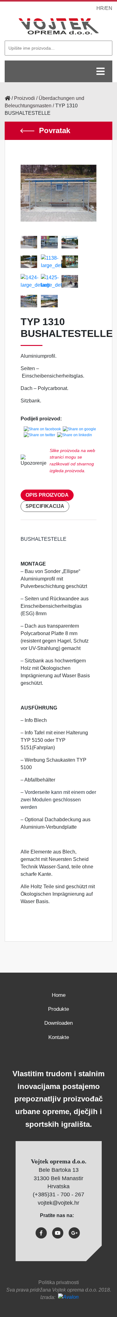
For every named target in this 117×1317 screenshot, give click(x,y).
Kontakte (58, 1037)
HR (100, 8)
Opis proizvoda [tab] (47, 495)
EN (108, 8)
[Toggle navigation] (100, 71)
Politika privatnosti (58, 1282)
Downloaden (58, 1023)
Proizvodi (24, 98)
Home (59, 995)
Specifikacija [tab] (45, 506)
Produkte (58, 1009)
